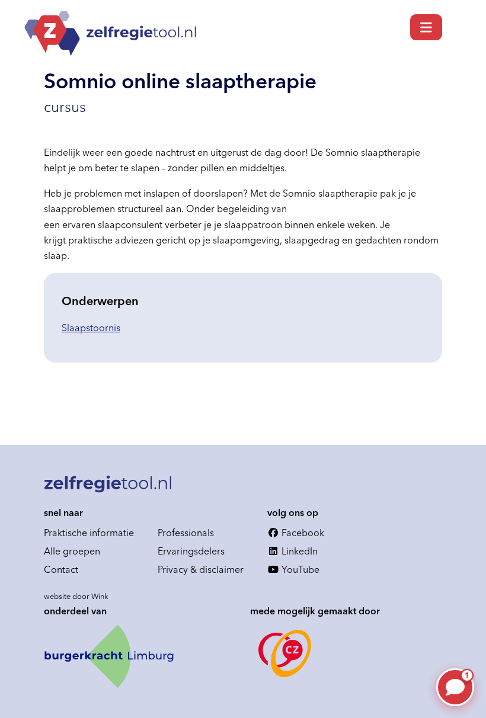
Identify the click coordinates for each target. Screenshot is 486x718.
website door (76, 596)
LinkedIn (298, 551)
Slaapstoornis (91, 328)
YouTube (299, 569)
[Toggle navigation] (426, 27)
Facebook (301, 532)
